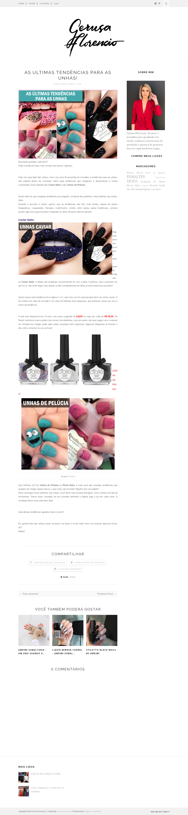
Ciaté (60, 297)
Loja (56, 3)
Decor (139, 172)
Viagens (145, 185)
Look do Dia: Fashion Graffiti (46, 773)
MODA (132, 181)
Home (21, 3)
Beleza (130, 172)
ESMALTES (136, 176)
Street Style (133, 185)
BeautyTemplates (64, 811)
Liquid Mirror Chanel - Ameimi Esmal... (67, 651)
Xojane (72, 476)
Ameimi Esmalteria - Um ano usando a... (32, 651)
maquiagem (142, 189)
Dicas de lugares (155, 172)
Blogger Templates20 (92, 811)
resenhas (156, 189)
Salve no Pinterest (70, 569)
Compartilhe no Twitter (90, 562)
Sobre (32, 3)
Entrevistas (160, 177)
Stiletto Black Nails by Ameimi (101, 651)
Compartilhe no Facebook (49, 562)
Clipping (44, 3)
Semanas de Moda (153, 181)
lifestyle (154, 185)
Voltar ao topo (159, 812)
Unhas (72, 576)
